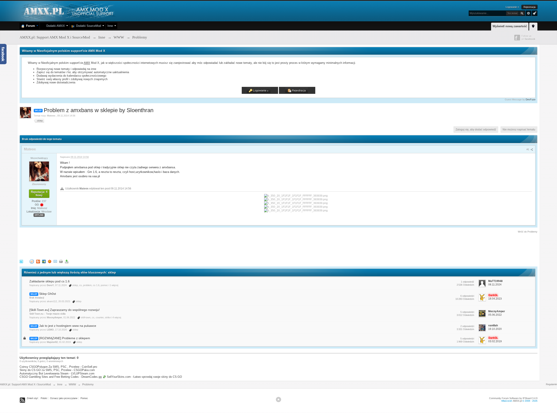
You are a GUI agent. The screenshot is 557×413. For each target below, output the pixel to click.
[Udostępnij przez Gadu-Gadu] (49, 261)
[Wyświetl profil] (39, 171)
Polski (44, 398)
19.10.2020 (495, 328)
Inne (110, 25)
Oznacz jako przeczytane (63, 398)
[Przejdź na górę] (278, 399)
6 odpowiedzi (467, 296)
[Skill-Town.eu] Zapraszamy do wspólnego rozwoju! (64, 310)
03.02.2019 (495, 341)
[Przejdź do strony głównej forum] (68, 10)
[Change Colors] (534, 12)
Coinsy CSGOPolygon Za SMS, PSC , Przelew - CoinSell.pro (58, 366)
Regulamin (551, 384)
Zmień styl (32, 398)
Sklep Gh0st (47, 293)
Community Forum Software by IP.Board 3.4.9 (513, 398)
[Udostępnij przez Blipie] (38, 261)
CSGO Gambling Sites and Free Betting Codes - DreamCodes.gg (61, 376)
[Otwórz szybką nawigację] (533, 26)
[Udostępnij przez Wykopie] (32, 261)
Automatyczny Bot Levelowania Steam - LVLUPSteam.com (57, 373)
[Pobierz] (66, 261)
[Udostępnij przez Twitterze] (21, 261)
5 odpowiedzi (467, 312)
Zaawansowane (528, 13)
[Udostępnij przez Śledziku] (44, 261)
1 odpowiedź (467, 281)
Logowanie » (512, 7)
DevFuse (530, 99)
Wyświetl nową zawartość (510, 26)
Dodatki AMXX (55, 25)
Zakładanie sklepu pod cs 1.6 (49, 281)
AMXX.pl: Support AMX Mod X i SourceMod (25, 384)
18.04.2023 (495, 298)
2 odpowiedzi (467, 326)
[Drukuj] (61, 261)
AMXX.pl (517, 401)
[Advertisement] (99, 245)
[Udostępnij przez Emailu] (55, 261)
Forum (29, 25)
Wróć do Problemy (527, 231)
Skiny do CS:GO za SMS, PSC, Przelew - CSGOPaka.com (57, 370)
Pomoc (84, 398)
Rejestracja (529, 7)
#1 (528, 149)
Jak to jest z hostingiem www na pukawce (67, 325)
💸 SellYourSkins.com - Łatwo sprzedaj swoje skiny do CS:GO (142, 376)
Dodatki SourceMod (87, 25)
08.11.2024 (495, 284)
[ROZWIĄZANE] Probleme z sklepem (64, 338)
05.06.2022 (495, 314)
